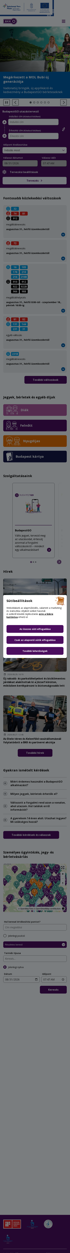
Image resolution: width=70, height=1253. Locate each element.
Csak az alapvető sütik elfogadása (35, 640)
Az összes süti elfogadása (35, 629)
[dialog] (35, 626)
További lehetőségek (35, 651)
